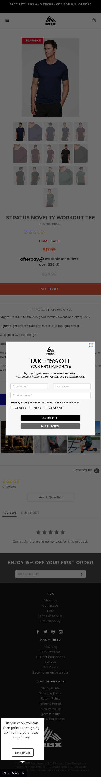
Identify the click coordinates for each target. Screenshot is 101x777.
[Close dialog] (91, 345)
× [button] (42, 715)
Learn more (22, 752)
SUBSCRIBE (50, 418)
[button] (28, 773)
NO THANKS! (50, 426)
